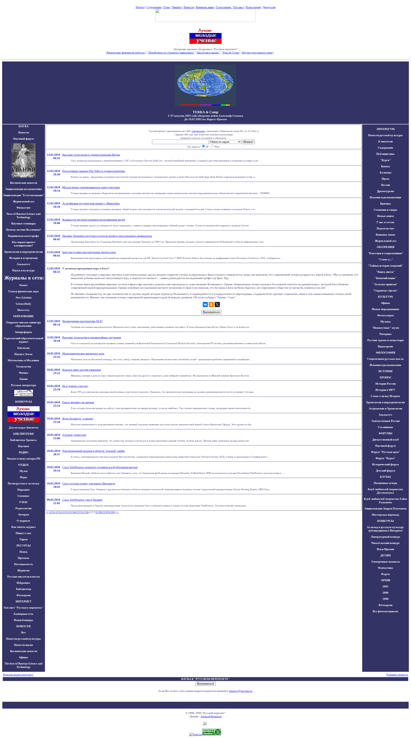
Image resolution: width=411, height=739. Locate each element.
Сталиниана (385, 427)
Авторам (23, 514)
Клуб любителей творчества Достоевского (385, 491)
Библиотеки (23, 589)
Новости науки (23, 644)
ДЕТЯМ (385, 555)
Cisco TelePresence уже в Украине (82, 499)
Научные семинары (23, 223)
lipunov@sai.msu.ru (240, 691)
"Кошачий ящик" (385, 278)
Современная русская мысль (385, 358)
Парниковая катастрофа (23, 235)
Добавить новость (397, 674)
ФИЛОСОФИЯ (385, 352)
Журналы (23, 570)
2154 (72, 512)
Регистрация (253, 7)
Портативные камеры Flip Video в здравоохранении (93, 171)
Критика (385, 203)
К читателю (385, 141)
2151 (52, 512)
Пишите (177, 7)
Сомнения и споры (385, 209)
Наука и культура (23, 270)
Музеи (23, 471)
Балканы (385, 172)
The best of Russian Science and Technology (23, 665)
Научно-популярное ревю (257, 52)
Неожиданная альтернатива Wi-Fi (82, 321)
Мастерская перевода (385, 514)
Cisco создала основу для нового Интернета (88, 483)
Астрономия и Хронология (385, 408)
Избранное (23, 582)
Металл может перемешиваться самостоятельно (91, 187)
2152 (59, 512)
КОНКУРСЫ (385, 521)
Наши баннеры (23, 620)
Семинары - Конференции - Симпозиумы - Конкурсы (205, 56)
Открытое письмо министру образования (23, 324)
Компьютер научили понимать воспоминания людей (93, 219)
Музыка (385, 321)
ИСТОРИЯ (385, 371)
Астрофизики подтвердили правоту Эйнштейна (91, 203)
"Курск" (385, 160)
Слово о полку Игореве (385, 396)
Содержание (154, 7)
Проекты (23, 558)
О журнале (23, 520)
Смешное (23, 495)
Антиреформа (23, 332)
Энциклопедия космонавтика (23, 189)
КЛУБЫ (385, 476)
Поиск (23, 551)
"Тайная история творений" (385, 265)
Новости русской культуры (23, 638)
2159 (105, 512)
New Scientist (23, 297)
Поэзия (385, 185)
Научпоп (23, 446)
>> (117, 512)
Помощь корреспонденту (18, 674)
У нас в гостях (385, 222)
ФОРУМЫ (385, 433)
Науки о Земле (23, 354)
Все (23, 632)
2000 (386, 592)
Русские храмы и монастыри (385, 340)
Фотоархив (23, 595)
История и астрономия (23, 258)
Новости (189, 7)
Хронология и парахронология (23, 251)
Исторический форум (385, 464)
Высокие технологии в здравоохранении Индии (91, 154)
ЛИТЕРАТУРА (385, 129)
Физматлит (23, 207)
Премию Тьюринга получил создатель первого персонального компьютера (107, 235)
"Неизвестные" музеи (385, 327)
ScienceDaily (23, 303)
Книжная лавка (205, 7)
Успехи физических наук (23, 291)
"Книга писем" (385, 271)
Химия (23, 379)
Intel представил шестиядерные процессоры (89, 252)
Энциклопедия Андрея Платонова (385, 508)
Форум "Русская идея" (385, 452)
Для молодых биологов (23, 427)
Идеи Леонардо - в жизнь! (77, 418)
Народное (23, 489)
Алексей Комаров (211, 716)
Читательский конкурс (385, 543)
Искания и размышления (385, 197)
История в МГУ (385, 389)
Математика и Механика (23, 360)
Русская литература (23, 385)
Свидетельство (198, 131)
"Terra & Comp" (231, 52)
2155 (79, 512)
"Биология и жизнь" (208, 52)
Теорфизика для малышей (290, 52)
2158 (99, 512)
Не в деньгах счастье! (75, 386)
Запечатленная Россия (385, 420)
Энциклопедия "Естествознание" (23, 195)
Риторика (386, 334)
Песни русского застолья (23, 483)
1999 (386, 598)
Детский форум (385, 470)
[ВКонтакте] (205, 304)
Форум (385, 574)
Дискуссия (269, 7)
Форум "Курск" (385, 458)
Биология (23, 347)
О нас (167, 7)
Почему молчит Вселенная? (23, 229)
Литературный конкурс (385, 536)
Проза (385, 178)
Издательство (385, 228)
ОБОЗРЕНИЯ (385, 247)
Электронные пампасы (385, 561)
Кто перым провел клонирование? (23, 243)
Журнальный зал (23, 201)
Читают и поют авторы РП (23, 458)
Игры (23, 477)
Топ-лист (238, 7)
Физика (23, 372)
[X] (217, 304)
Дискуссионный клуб (385, 439)
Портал (140, 7)
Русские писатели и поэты (23, 576)
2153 (65, 512)
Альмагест (23, 264)
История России (385, 383)
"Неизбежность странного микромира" (171, 52)
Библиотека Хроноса (23, 440)
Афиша (23, 657)
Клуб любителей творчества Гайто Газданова (385, 500)
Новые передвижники (385, 309)
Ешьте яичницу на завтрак (78, 402)
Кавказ (385, 166)
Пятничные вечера (385, 483)
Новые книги (385, 216)
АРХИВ (385, 580)
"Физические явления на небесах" (126, 52)
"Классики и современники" (385, 253)
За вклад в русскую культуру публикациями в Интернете (385, 529)
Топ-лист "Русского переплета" (23, 607)
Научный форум (23, 138)
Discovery (23, 310)
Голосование (224, 7)
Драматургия (385, 191)
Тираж (23, 539)
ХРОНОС (386, 377)
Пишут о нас (23, 533)
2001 (386, 586)
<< (47, 512)
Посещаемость (23, 564)
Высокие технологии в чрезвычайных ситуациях (91, 337)
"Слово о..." (385, 259)
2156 (85, 512)
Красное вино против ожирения (81, 369)
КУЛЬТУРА (385, 296)
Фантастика (385, 567)
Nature (23, 285)
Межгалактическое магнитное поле (83, 353)
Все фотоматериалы (385, 611)
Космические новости (23, 182)
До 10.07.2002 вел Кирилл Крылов (205, 119)
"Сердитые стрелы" (385, 290)
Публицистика (385, 153)
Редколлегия (23, 508)
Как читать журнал (23, 526)
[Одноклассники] (211, 304)
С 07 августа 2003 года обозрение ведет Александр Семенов (205, 115)
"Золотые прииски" (385, 284)
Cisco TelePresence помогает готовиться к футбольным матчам (99, 467)
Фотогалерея (385, 315)
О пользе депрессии (74, 434)
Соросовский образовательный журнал (23, 340)
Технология (23, 366)
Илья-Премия (385, 549)
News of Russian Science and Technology (23, 215)
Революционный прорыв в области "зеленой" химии (93, 450)
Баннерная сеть (23, 613)
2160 (112, 512)
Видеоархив (385, 346)
